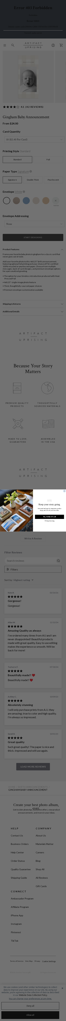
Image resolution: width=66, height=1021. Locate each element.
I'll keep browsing (49, 521)
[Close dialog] (64, 491)
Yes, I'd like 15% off (49, 517)
